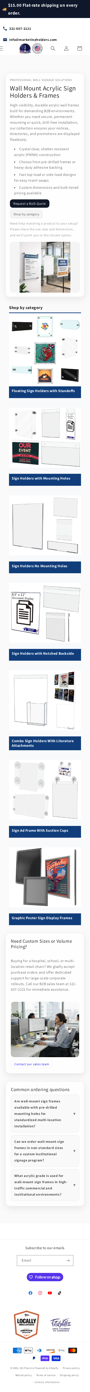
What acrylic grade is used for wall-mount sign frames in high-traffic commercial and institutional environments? (41, 1185)
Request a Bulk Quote (29, 203)
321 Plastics (27, 1368)
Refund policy (23, 1375)
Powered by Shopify (46, 1368)
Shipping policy (69, 1375)
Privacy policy (71, 1368)
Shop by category (26, 214)
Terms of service (46, 1375)
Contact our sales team (31, 1064)
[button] (53, 48)
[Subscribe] (68, 1260)
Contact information (47, 1382)
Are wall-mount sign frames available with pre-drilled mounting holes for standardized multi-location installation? (37, 1113)
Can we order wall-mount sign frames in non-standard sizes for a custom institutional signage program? (39, 1150)
